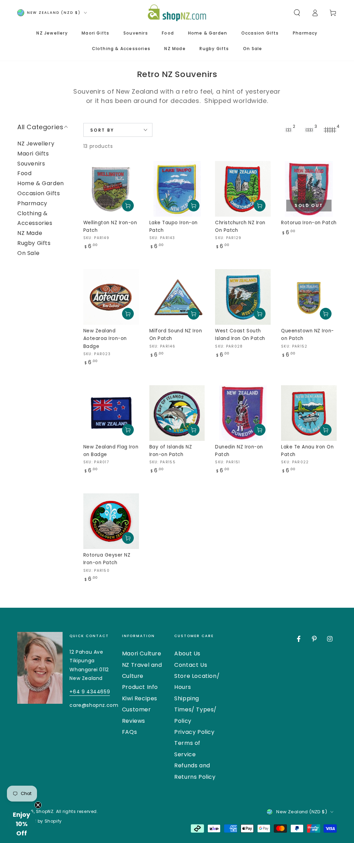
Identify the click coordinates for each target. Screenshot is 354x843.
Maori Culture (141, 653)
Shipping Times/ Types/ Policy (195, 709)
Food (24, 173)
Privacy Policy (194, 732)
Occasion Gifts (38, 193)
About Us (187, 653)
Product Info (140, 687)
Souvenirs (31, 164)
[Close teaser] (38, 805)
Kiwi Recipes (139, 698)
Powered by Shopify (39, 821)
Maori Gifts (33, 154)
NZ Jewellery (35, 144)
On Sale (28, 253)
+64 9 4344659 (89, 691)
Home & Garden (40, 183)
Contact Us (190, 665)
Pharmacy (32, 203)
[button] (297, 12)
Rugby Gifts (34, 243)
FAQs (129, 732)
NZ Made (29, 233)
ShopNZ (45, 811)
